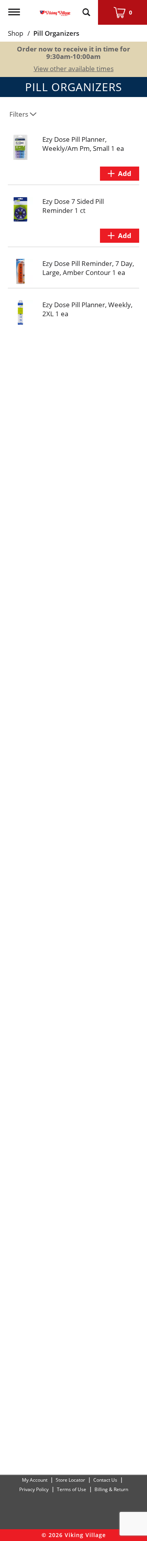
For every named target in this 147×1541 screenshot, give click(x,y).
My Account (34, 1480)
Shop (15, 33)
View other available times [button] (74, 68)
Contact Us (105, 1480)
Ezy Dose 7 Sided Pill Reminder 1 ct (73, 206)
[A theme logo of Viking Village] (55, 8)
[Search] (86, 8)
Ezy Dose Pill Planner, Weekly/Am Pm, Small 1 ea (83, 144)
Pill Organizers (56, 33)
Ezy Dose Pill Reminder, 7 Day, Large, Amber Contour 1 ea (88, 268)
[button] (119, 174)
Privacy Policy (34, 1489)
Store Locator (70, 1480)
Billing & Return (111, 1489)
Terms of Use (71, 1489)
